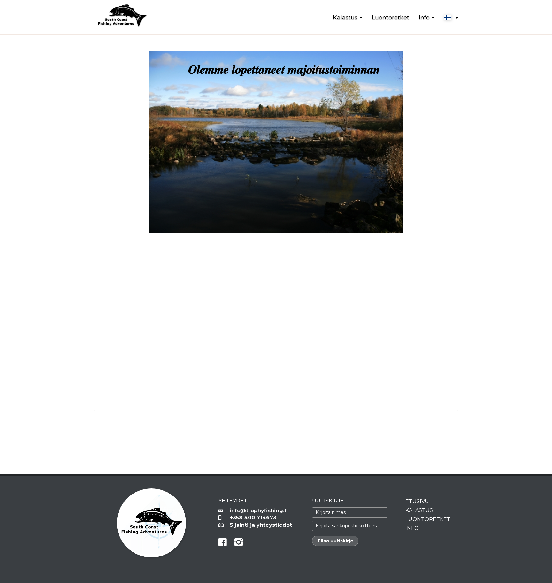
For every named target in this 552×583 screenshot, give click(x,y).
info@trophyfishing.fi (259, 511)
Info (412, 528)
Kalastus (419, 510)
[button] (451, 18)
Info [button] (425, 17)
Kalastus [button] (346, 17)
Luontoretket (390, 17)
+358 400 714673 (253, 518)
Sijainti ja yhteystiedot (261, 525)
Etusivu (417, 501)
